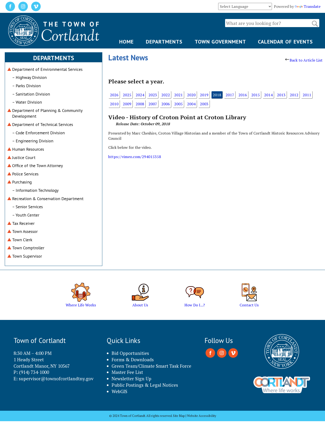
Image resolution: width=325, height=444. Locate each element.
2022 (165, 94)
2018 (217, 94)
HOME (126, 41)
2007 (152, 103)
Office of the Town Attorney (37, 165)
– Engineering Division (32, 141)
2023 (152, 94)
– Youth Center (25, 215)
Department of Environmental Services (47, 69)
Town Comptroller (28, 248)
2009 (127, 103)
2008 (140, 103)
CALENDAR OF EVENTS (285, 41)
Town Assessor (25, 231)
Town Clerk (22, 239)
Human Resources (28, 149)
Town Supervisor (27, 256)
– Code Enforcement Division (38, 132)
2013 (281, 94)
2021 (178, 94)
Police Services (25, 174)
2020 (191, 94)
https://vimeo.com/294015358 (134, 156)
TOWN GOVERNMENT (220, 41)
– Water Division (27, 102)
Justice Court (23, 157)
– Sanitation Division (31, 94)
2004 (191, 103)
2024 (140, 94)
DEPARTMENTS (164, 41)
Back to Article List (306, 60)
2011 (307, 94)
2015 (255, 94)
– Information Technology (35, 190)
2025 (127, 94)
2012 (294, 94)
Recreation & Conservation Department (48, 198)
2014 (268, 94)
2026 (114, 94)
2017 (230, 94)
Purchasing (22, 182)
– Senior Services (27, 206)
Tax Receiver (23, 223)
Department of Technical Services (42, 124)
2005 (178, 103)
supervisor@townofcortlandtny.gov (56, 378)
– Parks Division (26, 85)
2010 (114, 103)
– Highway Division (29, 77)
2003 (204, 103)
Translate (312, 6)
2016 (242, 94)
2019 (204, 94)
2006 (165, 103)
